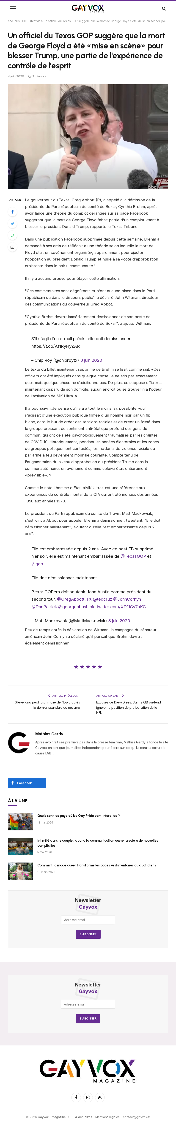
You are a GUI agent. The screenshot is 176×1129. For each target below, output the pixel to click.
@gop (37, 563)
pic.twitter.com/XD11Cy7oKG (118, 606)
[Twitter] (12, 223)
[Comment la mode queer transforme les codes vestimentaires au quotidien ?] (20, 871)
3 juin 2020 (91, 360)
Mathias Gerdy (49, 734)
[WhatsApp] (12, 235)
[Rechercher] (163, 8)
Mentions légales (107, 1117)
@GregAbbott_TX (74, 599)
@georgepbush (73, 606)
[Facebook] (12, 211)
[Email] (12, 247)
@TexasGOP (133, 556)
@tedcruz (102, 599)
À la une (18, 800)
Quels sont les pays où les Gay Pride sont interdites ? (78, 816)
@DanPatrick (44, 606)
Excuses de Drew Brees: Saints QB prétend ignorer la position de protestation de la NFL (128, 707)
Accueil (13, 21)
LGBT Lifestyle (31, 21)
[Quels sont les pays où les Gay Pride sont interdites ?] (20, 821)
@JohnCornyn (127, 599)
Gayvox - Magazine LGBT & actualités (65, 1117)
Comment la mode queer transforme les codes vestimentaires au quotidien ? (97, 865)
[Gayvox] (88, 8)
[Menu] (13, 8)
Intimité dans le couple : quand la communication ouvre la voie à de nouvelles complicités (97, 842)
